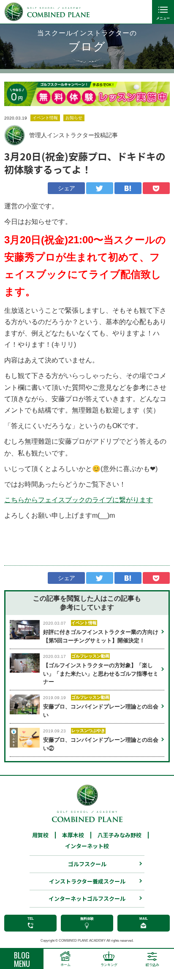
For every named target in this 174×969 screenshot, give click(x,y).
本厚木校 (73, 835)
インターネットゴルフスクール (87, 898)
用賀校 (40, 835)
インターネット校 (87, 846)
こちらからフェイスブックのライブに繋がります (78, 499)
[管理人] (14, 135)
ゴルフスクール (87, 864)
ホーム (65, 964)
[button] (17, 94)
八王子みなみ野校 (119, 835)
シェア (66, 188)
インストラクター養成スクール (87, 881)
